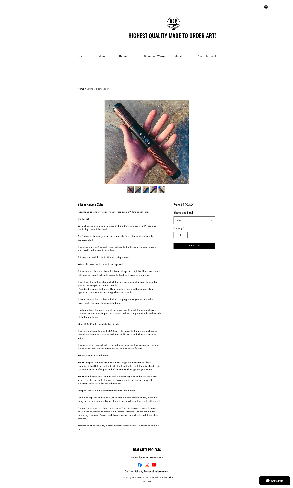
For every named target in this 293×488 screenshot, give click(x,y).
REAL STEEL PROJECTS (147, 449)
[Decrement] (176, 235)
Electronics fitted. (185, 212)
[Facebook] (140, 465)
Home (81, 88)
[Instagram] (147, 465)
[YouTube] (154, 465)
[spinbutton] (180, 235)
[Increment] (185, 235)
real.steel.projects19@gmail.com (147, 457)
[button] (279, 7)
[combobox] (194, 220)
